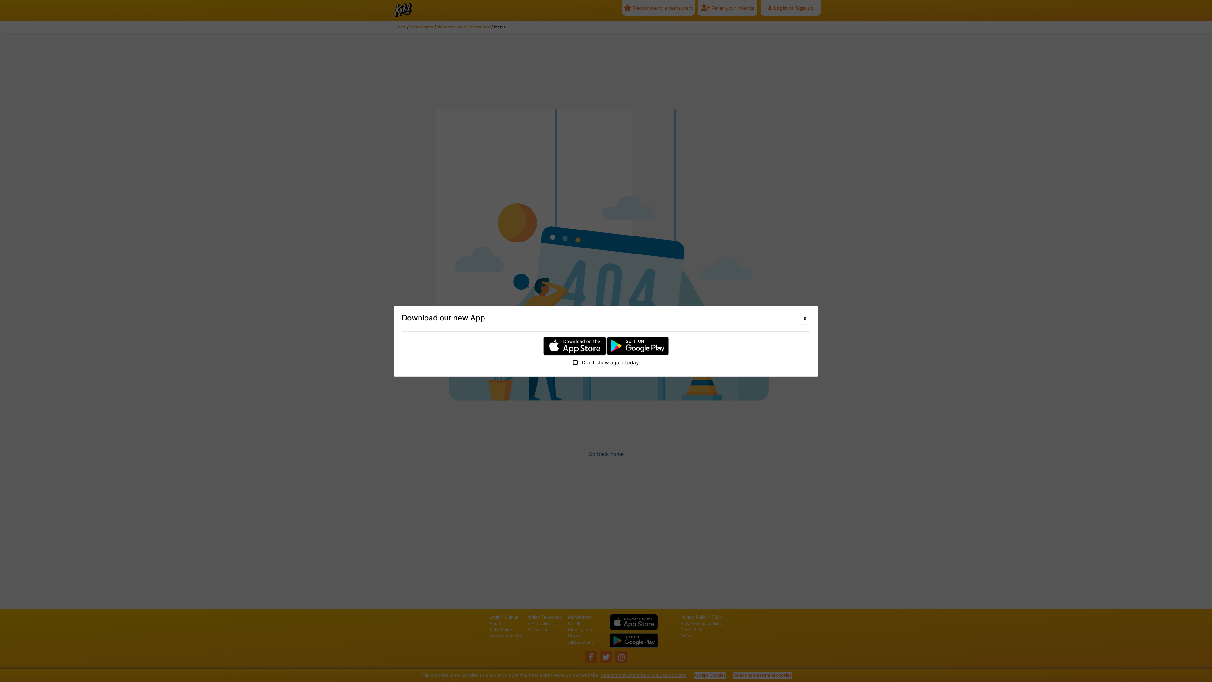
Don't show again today (609, 362)
